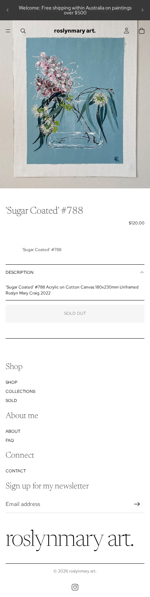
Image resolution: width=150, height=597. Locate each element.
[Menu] (8, 31)
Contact (16, 471)
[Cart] (141, 31)
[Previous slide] (7, 10)
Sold (11, 400)
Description (19, 272)
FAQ (10, 440)
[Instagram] (75, 587)
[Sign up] (137, 504)
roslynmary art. (83, 571)
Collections (20, 391)
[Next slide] (142, 10)
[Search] (23, 31)
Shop (11, 382)
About (13, 431)
